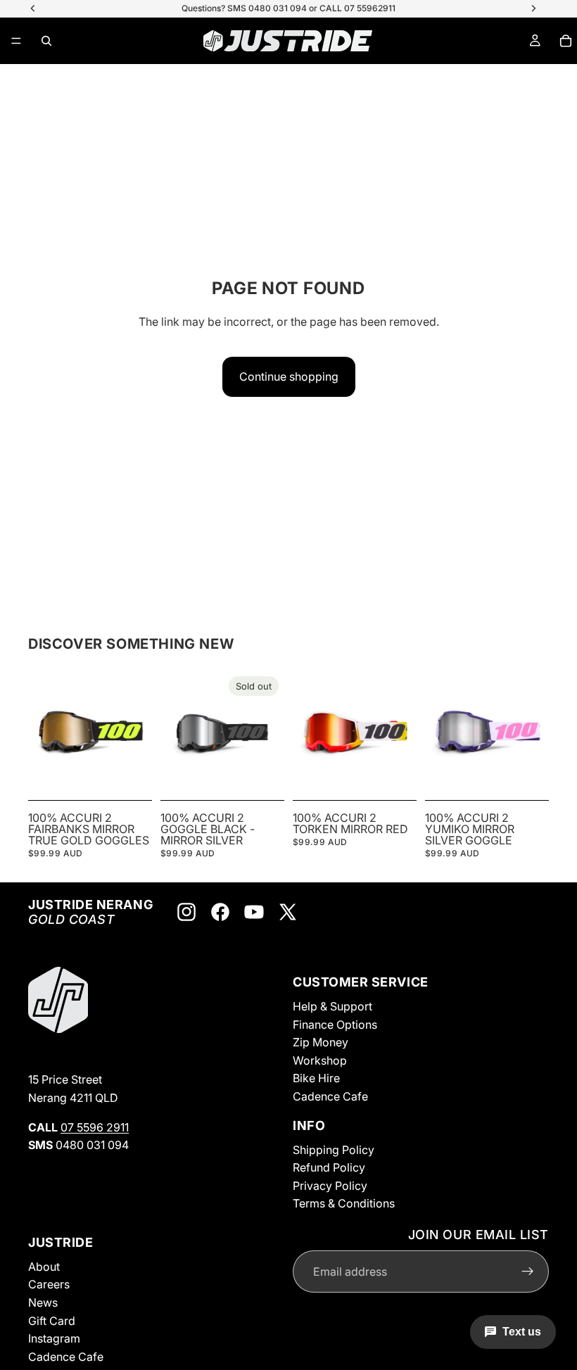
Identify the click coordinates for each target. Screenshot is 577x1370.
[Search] (46, 40)
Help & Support (332, 1006)
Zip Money (320, 1042)
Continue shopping (288, 376)
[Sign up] (528, 1271)
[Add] (130, 772)
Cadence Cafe (330, 1096)
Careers (49, 1284)
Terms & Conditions (344, 1203)
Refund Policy (329, 1167)
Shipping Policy (333, 1149)
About (44, 1267)
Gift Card (51, 1320)
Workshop (320, 1060)
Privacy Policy (330, 1185)
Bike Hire (316, 1078)
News (43, 1302)
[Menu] (16, 41)
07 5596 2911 (95, 1127)
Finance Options (335, 1024)
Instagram (54, 1338)
